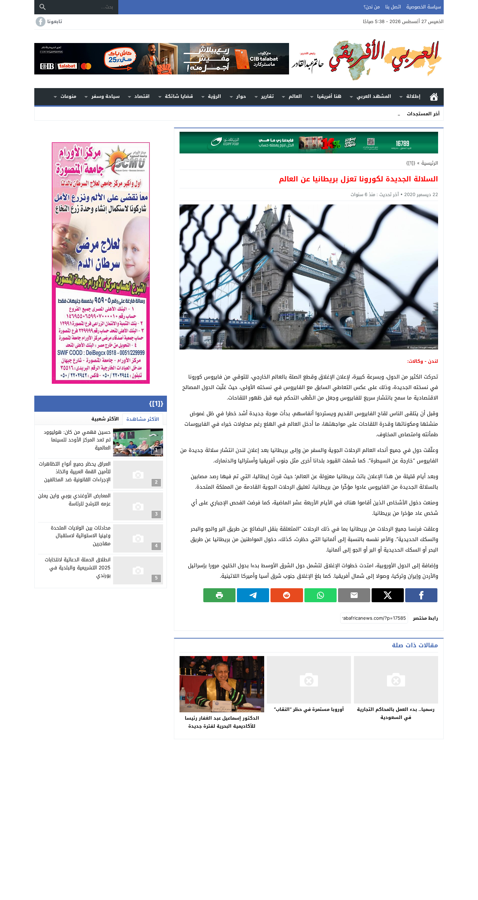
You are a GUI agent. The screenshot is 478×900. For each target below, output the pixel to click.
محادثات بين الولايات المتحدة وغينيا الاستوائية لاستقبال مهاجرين (81, 535)
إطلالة (413, 96)
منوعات (68, 96)
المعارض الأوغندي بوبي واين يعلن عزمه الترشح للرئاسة (74, 500)
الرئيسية (434, 96)
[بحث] (42, 7)
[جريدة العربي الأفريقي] (366, 59)
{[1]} (410, 163)
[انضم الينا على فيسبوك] (39, 22)
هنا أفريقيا (329, 96)
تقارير (267, 96)
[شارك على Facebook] (421, 595)
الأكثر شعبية (105, 419)
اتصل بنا (393, 6)
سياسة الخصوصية (423, 6)
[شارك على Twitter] (387, 595)
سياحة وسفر (105, 96)
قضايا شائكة (179, 96)
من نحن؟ (372, 6)
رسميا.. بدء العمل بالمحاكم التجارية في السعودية (396, 713)
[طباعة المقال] (219, 595)
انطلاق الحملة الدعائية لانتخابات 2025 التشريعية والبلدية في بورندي (78, 568)
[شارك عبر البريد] (354, 595)
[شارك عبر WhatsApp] (320, 595)
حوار (241, 96)
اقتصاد (142, 96)
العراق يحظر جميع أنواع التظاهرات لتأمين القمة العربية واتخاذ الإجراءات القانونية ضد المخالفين (75, 472)
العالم (295, 96)
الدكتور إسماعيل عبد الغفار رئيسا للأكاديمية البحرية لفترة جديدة (222, 722)
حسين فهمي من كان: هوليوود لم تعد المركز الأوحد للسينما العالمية (77, 440)
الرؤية (214, 96)
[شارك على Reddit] (286, 595)
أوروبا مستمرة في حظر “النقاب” (309, 709)
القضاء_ (392, 113)
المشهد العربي (374, 96)
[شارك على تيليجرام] (253, 595)
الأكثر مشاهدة (142, 419)
